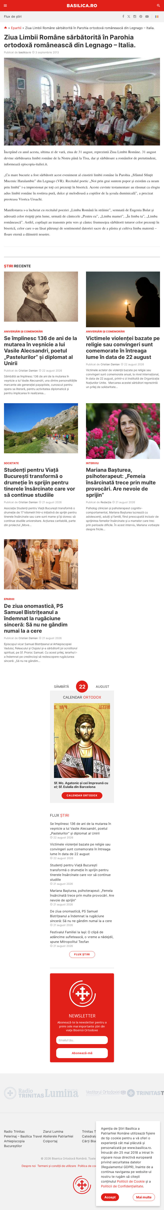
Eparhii (16, 28)
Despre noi (29, 1166)
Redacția (106, 502)
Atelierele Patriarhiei (58, 1136)
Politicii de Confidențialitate (122, 1186)
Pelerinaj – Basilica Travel (23, 1136)
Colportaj (50, 1141)
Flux (59, 815)
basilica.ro (25, 52)
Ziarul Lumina (53, 1131)
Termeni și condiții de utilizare (56, 1166)
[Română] (157, 17)
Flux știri (82, 954)
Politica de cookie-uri (91, 1166)
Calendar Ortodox (82, 795)
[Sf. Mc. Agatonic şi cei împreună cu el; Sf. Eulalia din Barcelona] (82, 740)
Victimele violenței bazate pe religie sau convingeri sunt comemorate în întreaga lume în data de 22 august (123, 347)
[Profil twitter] (128, 17)
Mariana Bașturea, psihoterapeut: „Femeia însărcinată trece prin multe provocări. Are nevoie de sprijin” (121, 482)
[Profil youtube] (147, 17)
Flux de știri (13, 16)
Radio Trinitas (14, 1131)
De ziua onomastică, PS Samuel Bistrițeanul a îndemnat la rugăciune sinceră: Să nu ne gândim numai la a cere (36, 618)
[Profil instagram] (134, 17)
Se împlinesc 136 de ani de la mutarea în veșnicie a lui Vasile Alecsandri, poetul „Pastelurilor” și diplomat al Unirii (40, 350)
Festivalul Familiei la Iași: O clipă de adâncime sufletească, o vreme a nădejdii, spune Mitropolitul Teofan (81, 937)
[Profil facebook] (123, 17)
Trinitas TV (90, 1131)
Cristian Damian (28, 370)
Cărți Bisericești (94, 1141)
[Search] (158, 6)
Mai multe (144, 1197)
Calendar (82, 697)
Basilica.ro (82, 5)
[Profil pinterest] (140, 17)
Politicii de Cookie (131, 1181)
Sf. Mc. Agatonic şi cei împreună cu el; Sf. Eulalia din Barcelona (81, 785)
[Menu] (5, 6)
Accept (110, 1197)
